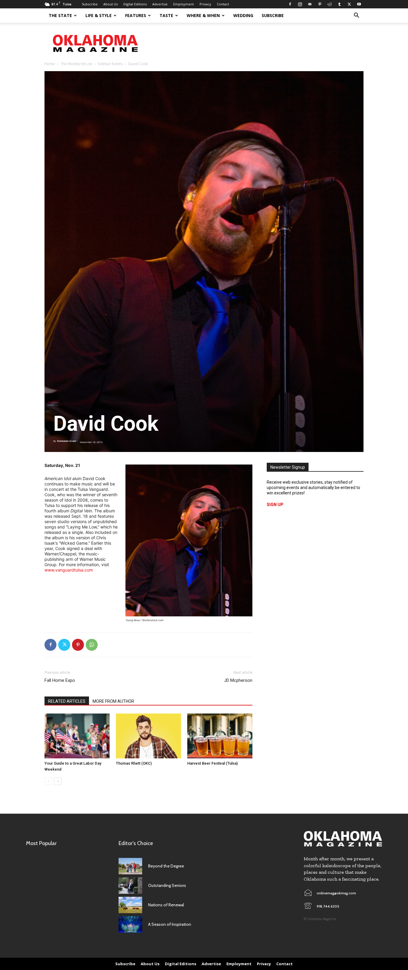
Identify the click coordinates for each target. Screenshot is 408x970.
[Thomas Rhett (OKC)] (148, 736)
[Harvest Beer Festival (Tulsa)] (219, 736)
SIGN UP (275, 504)
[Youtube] (359, 4)
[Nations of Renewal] (130, 905)
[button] (356, 16)
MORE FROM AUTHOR (113, 701)
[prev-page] (48, 781)
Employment (183, 4)
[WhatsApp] (92, 645)
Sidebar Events (110, 63)
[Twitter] (349, 4)
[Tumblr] (339, 4)
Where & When (203, 15)
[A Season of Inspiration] (130, 924)
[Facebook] (290, 4)
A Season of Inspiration (169, 924)
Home (50, 63)
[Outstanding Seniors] (130, 885)
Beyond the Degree (166, 866)
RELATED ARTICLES (66, 701)
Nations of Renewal (166, 905)
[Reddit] (329, 4)
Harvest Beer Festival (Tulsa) (212, 763)
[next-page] (58, 781)
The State (60, 15)
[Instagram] (299, 4)
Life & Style (98, 15)
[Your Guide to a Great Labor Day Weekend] (77, 736)
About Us (110, 4)
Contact (223, 4)
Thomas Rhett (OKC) (134, 763)
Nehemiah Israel (66, 441)
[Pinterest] (319, 4)
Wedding (243, 15)
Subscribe (90, 4)
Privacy (205, 4)
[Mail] (309, 4)
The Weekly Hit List (76, 63)
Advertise (160, 4)
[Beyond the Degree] (130, 866)
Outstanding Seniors (167, 885)
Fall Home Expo (60, 680)
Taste (166, 15)
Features (135, 15)
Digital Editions (135, 4)
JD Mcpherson (238, 680)
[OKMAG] (343, 839)
